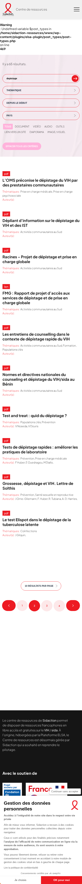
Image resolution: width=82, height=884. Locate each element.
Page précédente (9, 605)
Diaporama (37, 132)
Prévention (48, 422)
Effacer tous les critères (22, 146)
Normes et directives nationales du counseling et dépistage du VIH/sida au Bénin (38, 379)
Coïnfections (28, 531)
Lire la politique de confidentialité (21, 867)
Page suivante (73, 605)
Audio (48, 126)
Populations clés (12, 349)
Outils (60, 126)
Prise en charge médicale (36, 191)
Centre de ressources (31, 9)
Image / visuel (56, 132)
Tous (8, 126)
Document (22, 126)
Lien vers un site (15, 132)
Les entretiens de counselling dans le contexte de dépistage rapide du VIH (36, 336)
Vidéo (37, 126)
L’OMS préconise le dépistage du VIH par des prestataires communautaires (40, 182)
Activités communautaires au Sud (41, 231)
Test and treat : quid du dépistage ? (34, 415)
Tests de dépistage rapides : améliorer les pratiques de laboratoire (40, 449)
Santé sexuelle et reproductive (54, 494)
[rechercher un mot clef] (75, 78)
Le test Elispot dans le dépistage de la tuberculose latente (36, 522)
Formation (69, 345)
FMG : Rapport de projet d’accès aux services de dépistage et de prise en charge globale (36, 298)
